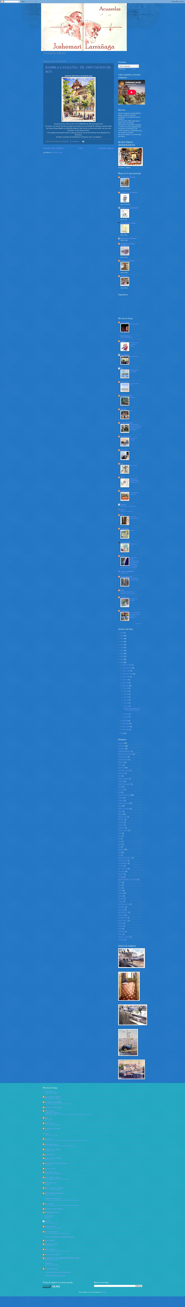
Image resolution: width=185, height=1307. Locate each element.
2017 (122, 638)
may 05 (126, 714)
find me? (47, 1184)
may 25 (126, 691)
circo (119, 792)
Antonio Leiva (125, 491)
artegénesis (49, 1263)
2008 (122, 733)
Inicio (81, 148)
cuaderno (121, 800)
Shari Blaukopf (125, 336)
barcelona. (121, 773)
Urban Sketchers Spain (128, 223)
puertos (120, 896)
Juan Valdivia (124, 355)
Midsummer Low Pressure (128, 506)
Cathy (122, 510)
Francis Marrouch (126, 576)
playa (120, 888)
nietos (120, 882)
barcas (120, 765)
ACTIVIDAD (48, 1217)
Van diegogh (124, 611)
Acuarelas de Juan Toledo (53, 1107)
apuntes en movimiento (125, 754)
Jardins (132, 530)
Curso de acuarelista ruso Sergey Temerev (57, 1233)
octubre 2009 (126, 671)
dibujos (120, 814)
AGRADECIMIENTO (124, 751)
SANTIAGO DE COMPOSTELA (134, 579)
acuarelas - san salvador (53, 1149)
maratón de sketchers (125, 858)
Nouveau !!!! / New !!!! (126, 511)
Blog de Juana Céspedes (53, 1158)
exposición (121, 828)
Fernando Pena (125, 436)
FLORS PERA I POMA (51, 1260)
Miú (121, 368)
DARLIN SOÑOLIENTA (51, 1265)
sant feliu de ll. (122, 918)
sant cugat (121, 915)
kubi (121, 464)
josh (119, 847)
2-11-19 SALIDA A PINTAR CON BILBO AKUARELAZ (60, 1146)
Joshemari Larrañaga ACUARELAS (127, 244)
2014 (122, 647)
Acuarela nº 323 (49, 1151)
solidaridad (121, 931)
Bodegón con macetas (134, 599)
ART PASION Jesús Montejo (54, 1193)
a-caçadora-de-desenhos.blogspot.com (58, 1272)
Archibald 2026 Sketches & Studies (134, 344)
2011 (122, 656)
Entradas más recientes (53, 148)
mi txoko (121, 866)
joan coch (123, 450)
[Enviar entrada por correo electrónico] (83, 141)
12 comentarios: (75, 141)
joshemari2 (124, 276)
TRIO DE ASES (134, 324)
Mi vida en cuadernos (127, 261)
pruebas (120, 893)
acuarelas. (121, 748)
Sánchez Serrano (126, 395)
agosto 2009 (126, 677)
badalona (121, 762)
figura (120, 833)
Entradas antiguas (106, 148)
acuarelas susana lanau (52, 1128)
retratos (120, 901)
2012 (122, 653)
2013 (122, 650)
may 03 (126, 717)
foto (119, 839)
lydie (122, 590)
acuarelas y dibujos (51, 1144)
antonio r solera (50, 1168)
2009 (122, 662)
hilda (122, 515)
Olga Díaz (123, 409)
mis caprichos (122, 868)
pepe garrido (124, 382)
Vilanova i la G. (49, 1245)
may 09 (126, 703)
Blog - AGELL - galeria (52, 1177)
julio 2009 (125, 680)
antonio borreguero (51, 1244)
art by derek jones (51, 1183)
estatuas (121, 825)
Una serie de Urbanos (133, 439)
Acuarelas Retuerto (51, 1268)
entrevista (121, 819)
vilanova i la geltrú (123, 937)
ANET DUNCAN (50, 1240)
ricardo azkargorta (126, 423)
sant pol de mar (123, 920)
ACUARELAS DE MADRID (53, 1102)
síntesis (120, 926)
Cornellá (120, 798)
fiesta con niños (123, 830)
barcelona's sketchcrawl (53, 1198)
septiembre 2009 (127, 674)
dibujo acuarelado (123, 808)
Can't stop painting (51, 1232)
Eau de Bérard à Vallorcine (53, 1098)
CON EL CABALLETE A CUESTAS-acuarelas (59, 1237)
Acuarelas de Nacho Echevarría (55, 1276)
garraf (120, 844)
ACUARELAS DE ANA (52, 1212)
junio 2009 (125, 683)
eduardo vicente (50, 1226)
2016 (122, 641)
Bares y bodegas (123, 778)
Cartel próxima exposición (134, 493)
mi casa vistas (122, 860)
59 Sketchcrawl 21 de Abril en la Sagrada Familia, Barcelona (62, 1200)
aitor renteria (49, 1216)
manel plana (124, 528)
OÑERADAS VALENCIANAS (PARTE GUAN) (134, 480)
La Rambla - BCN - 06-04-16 (53, 1228)
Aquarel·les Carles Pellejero (54, 1209)
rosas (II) (47, 1130)
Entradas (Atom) (57, 152)
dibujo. (120, 811)
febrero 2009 (126, 726)
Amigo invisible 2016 (51, 1223)
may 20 (126, 697)
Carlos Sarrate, (52, 1111)
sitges (120, 929)
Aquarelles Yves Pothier (53, 1097)
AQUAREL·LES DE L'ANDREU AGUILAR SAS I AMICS (62, 1258)
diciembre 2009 (127, 665)
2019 (122, 633)
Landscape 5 (124, 573)
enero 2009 (125, 729)
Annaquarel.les (50, 1154)
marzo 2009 (126, 723)
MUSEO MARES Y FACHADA (127, 879)
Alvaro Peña (49, 1139)
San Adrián (121, 907)
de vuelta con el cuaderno (129, 192)
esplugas (121, 822)
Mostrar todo (139, 623)
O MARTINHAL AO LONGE (134, 371)
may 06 (126, 706)
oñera (122, 477)
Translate (133, 69)
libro (119, 855)
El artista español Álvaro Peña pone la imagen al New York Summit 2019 (66, 1140)
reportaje (121, 899)
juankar (47, 1221)
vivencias (121, 939)
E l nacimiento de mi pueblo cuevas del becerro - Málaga (135, 615)
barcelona (121, 768)
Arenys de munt (123, 759)
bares (120, 776)
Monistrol (121, 874)
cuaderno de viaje (123, 803)
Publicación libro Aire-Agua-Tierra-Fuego (57, 1179)
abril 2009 (125, 721)
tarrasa (120, 934)
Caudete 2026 (134, 356)
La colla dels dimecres (127, 177)
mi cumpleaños (123, 863)
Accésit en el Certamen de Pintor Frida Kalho (58, 1104)
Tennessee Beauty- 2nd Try (134, 517)
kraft (119, 852)
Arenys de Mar (122, 757)
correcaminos (125, 322)
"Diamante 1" (49, 1160)
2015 (122, 644)
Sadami (122, 341)
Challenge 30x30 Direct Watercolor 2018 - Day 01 (127, 592)
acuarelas (121, 746)
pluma (120, 890)
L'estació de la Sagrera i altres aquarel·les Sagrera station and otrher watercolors (68, 1114)
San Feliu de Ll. (123, 912)
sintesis (120, 923)
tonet (122, 556)
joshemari (121, 849)
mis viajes (121, 871)
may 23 (126, 694)
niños (120, 885)
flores (120, 836)
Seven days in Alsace (126, 337)
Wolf (131, 411)
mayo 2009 (125, 685)
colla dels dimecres (124, 795)
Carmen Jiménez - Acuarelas (54, 1188)
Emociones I (48, 1165)
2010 (122, 659)
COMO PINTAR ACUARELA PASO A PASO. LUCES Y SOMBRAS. (135, 427)
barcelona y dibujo (123, 770)
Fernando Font (125, 542)
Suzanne (123, 504)
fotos (119, 841)
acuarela (120, 743)
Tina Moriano (124, 597)
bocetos (120, 781)
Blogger (104, 1292)
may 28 (126, 688)
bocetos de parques (124, 784)
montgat (120, 877)
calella (120, 787)
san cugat (121, 909)
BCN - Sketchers (50, 1249)
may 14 (126, 700)
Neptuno (132, 397)
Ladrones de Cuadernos (128, 238)
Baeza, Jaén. (133, 465)
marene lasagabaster (127, 571)
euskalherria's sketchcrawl (129, 208)
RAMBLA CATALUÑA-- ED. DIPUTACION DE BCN (131, 709)
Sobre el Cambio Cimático (52, 1189)
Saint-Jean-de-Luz (123, 904)
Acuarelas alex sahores (52, 1254)
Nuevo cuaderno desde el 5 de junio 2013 (57, 1251)
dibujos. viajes (122, 817)
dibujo (120, 806)
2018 (122, 636)
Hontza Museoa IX (50, 1195)
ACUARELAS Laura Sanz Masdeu (56, 1163)
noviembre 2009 (127, 668)
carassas (121, 789)
